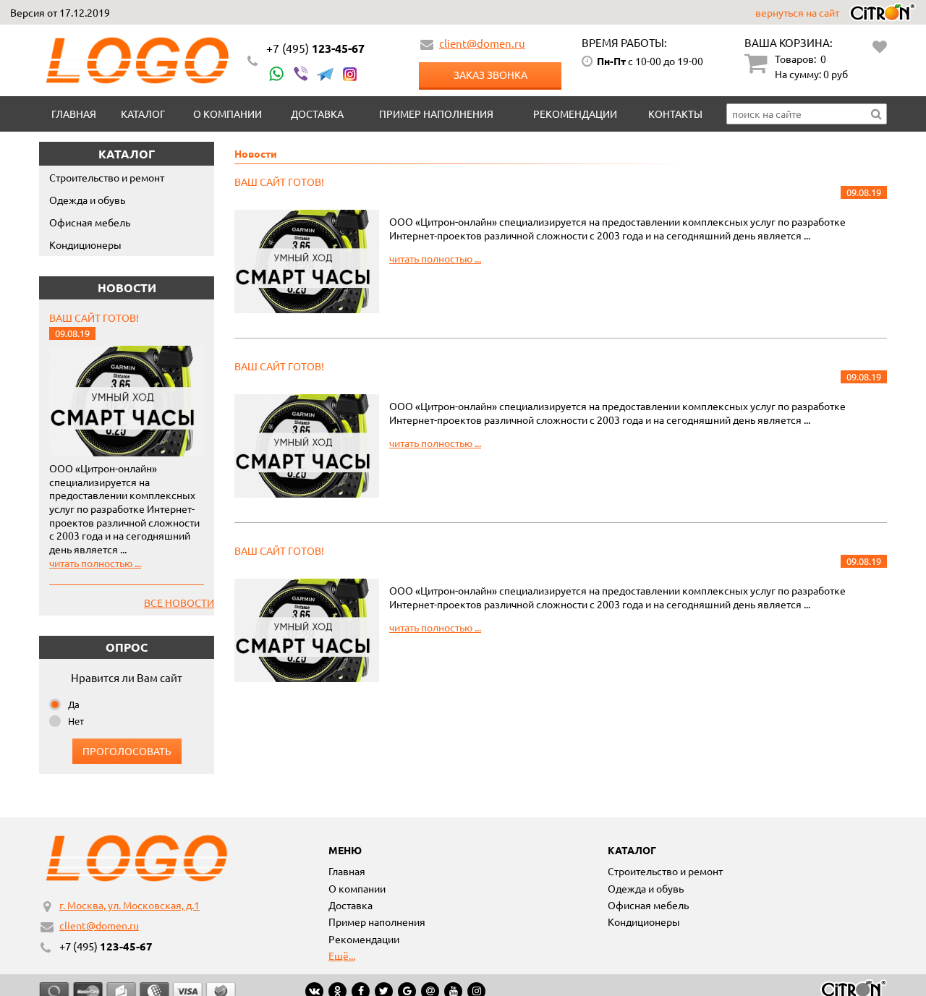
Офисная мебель (89, 222)
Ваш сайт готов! (94, 317)
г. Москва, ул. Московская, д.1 (129, 904)
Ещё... (341, 955)
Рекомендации (575, 113)
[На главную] (137, 60)
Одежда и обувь (87, 199)
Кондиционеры (85, 244)
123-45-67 (315, 48)
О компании (227, 113)
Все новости (179, 602)
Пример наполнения (436, 113)
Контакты (675, 113)
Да (74, 704)
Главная (73, 113)
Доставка (317, 113)
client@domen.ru (482, 43)
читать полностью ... (95, 562)
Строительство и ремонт (106, 177)
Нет (76, 721)
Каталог (143, 113)
